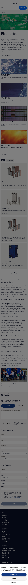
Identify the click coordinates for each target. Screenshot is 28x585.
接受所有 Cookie (14, 574)
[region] (14, 574)
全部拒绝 (14, 578)
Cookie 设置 (14, 582)
